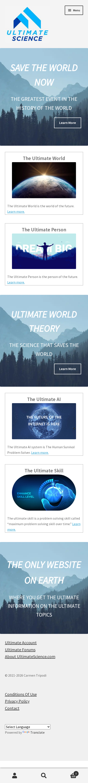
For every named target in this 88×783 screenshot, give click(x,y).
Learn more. (16, 211)
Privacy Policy (17, 701)
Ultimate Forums (20, 649)
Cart (68, 772)
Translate (37, 732)
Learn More (67, 122)
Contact (12, 708)
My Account (14, 775)
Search (44, 775)
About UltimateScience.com (30, 656)
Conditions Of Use (21, 694)
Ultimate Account (21, 642)
